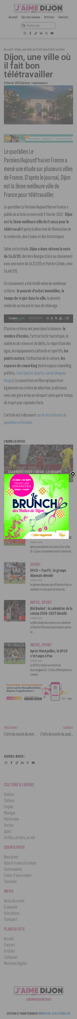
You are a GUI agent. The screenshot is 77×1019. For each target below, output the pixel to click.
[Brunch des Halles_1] (36, 538)
